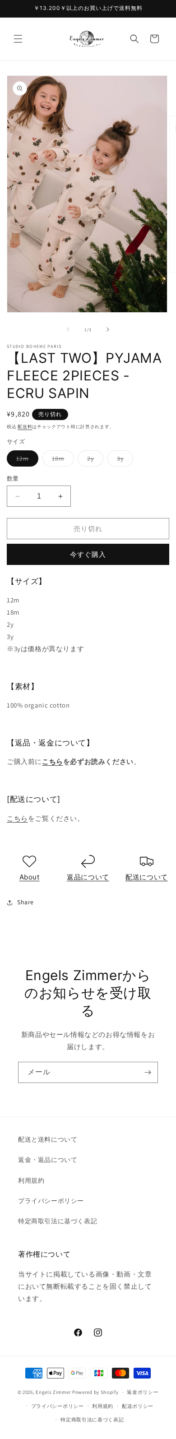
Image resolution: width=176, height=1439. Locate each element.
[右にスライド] (108, 329)
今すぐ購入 (88, 554)
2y (93, 460)
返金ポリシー (142, 1392)
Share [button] (25, 902)
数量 (13, 478)
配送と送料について (47, 1139)
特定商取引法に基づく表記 (57, 1221)
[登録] (147, 1072)
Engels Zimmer (53, 1392)
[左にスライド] (68, 329)
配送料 (25, 427)
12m (25, 460)
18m (61, 460)
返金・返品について (47, 1160)
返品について (88, 877)
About (29, 877)
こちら (52, 761)
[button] (18, 39)
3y (123, 460)
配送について (146, 877)
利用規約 (31, 1180)
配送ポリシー (137, 1406)
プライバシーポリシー (51, 1201)
